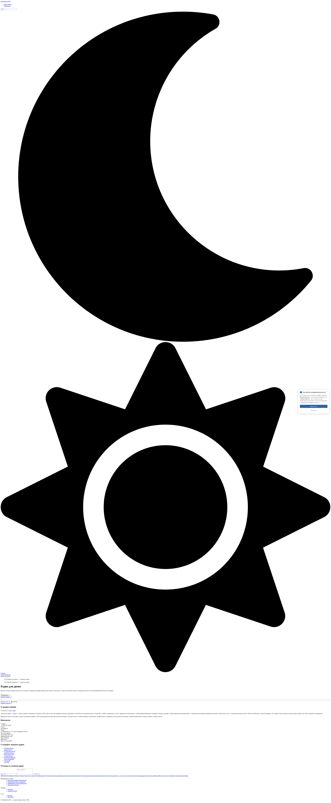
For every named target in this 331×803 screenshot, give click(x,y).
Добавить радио (12, 791)
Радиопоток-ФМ (5, 1)
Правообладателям (13, 785)
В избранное (4, 695)
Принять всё (313, 406)
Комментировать (6, 697)
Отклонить (314, 410)
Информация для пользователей (17, 783)
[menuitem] (167, 4)
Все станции (8, 4)
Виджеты (10, 789)
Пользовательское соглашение (16, 782)
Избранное (7, 6)
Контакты (10, 797)
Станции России (6, 675)
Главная (3, 673)
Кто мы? (10, 795)
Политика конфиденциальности (17, 780)
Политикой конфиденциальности (310, 402)
